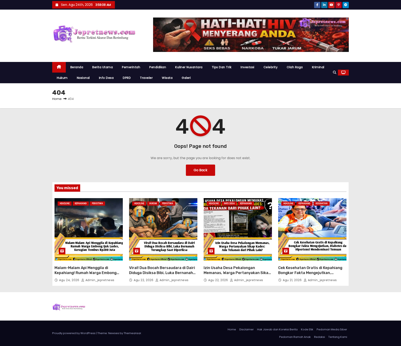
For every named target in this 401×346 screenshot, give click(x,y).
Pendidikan (157, 67)
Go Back (200, 170)
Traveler (146, 78)
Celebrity (271, 67)
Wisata (167, 78)
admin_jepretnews (99, 280)
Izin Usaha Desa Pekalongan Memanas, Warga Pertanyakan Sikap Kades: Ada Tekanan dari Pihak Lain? (237, 272)
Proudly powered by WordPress (74, 333)
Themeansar (132, 333)
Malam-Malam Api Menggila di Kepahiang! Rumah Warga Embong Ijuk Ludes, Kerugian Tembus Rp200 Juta (87, 275)
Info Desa (106, 78)
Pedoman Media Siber (332, 329)
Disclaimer (246, 329)
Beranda (76, 67)
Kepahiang (81, 203)
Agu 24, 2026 (69, 280)
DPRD (127, 78)
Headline (65, 203)
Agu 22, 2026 (144, 280)
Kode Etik (307, 329)
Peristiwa (97, 203)
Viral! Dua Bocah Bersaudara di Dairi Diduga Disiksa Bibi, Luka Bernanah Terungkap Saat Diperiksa (162, 272)
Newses (113, 333)
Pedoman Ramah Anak (295, 337)
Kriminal (318, 67)
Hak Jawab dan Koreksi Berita (277, 329)
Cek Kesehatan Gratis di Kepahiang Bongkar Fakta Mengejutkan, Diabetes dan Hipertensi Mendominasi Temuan (310, 275)
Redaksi (319, 337)
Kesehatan (321, 203)
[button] (334, 72)
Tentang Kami (337, 337)
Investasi (247, 67)
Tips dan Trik (222, 67)
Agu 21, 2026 (293, 280)
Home (57, 99)
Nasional (83, 78)
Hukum (62, 78)
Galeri (186, 78)
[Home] (59, 67)
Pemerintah (131, 67)
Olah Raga (295, 67)
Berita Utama (102, 67)
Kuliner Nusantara (189, 67)
